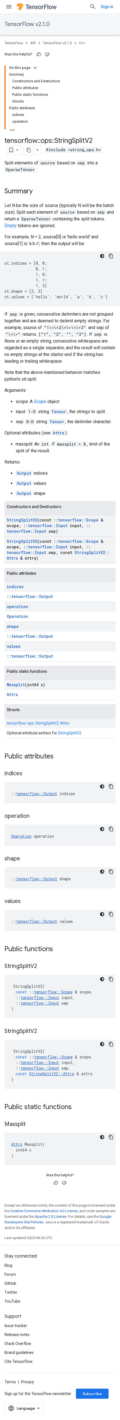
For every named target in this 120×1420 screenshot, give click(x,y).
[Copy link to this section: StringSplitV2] (42, 966)
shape (13, 626)
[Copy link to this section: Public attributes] (59, 756)
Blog (8, 1265)
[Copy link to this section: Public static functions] (77, 1107)
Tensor (58, 411)
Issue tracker (15, 1325)
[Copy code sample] (111, 256)
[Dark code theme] (102, 256)
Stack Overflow (17, 1343)
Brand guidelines (19, 1352)
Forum (10, 1274)
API (33, 43)
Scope (40, 401)
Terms (10, 1382)
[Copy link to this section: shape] (25, 859)
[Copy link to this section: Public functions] (58, 949)
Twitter (10, 1292)
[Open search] (93, 6)
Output (24, 473)
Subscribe (92, 1393)
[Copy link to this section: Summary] (38, 191)
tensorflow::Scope (78, 520)
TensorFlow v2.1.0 (27, 24)
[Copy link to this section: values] (26, 901)
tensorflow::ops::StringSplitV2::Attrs (38, 723)
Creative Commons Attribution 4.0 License (44, 1211)
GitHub (10, 1283)
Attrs (58, 433)
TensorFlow (13, 43)
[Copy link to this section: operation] (35, 816)
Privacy (27, 1382)
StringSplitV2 (22, 520)
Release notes (17, 1334)
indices (15, 586)
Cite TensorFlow (18, 1361)
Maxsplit (16, 684)
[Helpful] (39, 54)
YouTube (12, 1301)
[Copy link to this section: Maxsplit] (31, 1124)
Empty (10, 225)
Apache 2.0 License (50, 1216)
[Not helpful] (47, 54)
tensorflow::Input (48, 525)
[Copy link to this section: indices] (27, 773)
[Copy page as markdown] (29, 150)
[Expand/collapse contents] (35, 67)
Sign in (107, 6)
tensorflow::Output (32, 596)
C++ (82, 43)
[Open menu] (9, 6)
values (13, 646)
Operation (17, 616)
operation (17, 606)
